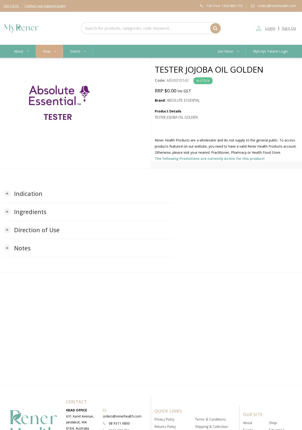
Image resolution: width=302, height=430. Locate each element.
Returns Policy (165, 426)
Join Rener (226, 51)
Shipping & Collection (211, 426)
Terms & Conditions (210, 419)
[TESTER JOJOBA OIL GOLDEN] (75, 103)
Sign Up (289, 28)
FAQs (12, 6)
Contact (45, 6)
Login (270, 28)
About (19, 51)
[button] (23, 193)
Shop (47, 51)
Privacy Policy (164, 419)
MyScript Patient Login (270, 51)
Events (75, 51)
